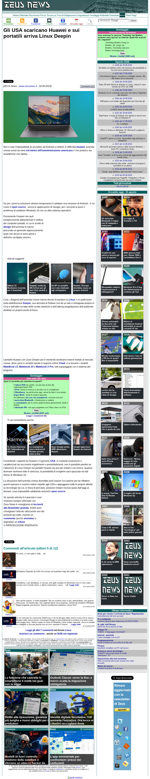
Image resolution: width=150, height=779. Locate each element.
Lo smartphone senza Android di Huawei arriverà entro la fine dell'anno (37, 451)
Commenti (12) (87, 86)
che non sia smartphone (36, 397)
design (7, 227)
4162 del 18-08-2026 (123, 113)
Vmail (62, 363)
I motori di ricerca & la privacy (110, 668)
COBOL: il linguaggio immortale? (111, 632)
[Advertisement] (25, 58)
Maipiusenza (70, 15)
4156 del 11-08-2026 (123, 152)
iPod (17, 390)
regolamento (60, 639)
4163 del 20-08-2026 (123, 107)
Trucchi (60, 15)
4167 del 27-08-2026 (123, 73)
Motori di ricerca (104, 666)
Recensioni (34, 15)
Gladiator (9, 568)
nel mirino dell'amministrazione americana (49, 150)
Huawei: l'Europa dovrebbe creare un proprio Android (82, 288)
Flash (128, 15)
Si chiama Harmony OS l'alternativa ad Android (16, 449)
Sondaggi (94, 15)
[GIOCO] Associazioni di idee (109, 627)
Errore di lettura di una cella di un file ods (114, 642)
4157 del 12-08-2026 (123, 144)
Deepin (27, 303)
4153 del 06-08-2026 (123, 175)
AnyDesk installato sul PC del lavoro (112, 648)
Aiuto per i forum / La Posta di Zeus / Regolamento (120, 614)
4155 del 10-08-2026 (123, 161)
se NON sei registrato (66, 633)
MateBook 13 (10, 366)
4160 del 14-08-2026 (123, 127)
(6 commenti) (87, 729)
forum (48, 771)
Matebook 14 (26, 366)
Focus (43, 15)
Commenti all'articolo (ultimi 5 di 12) (30, 548)
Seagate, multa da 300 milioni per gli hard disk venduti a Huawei (38, 289)
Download (114, 15)
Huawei (80, 147)
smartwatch (21, 403)
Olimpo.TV (102, 630)
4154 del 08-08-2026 (123, 169)
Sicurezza (51, 15)
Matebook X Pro (44, 366)
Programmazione (105, 640)
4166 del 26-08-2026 (123, 82)
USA (52, 461)
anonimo (29, 518)
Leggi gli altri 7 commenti (39, 630)
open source (19, 207)
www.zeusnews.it (28, 86)
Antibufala (104, 15)
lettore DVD (20, 385)
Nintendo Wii (21, 407)
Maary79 (9, 614)
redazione (59, 769)
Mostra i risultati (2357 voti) (36, 413)
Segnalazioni (83, 15)
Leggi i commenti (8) (36, 416)
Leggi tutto (74, 585)
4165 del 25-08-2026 (123, 90)
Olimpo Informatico (122, 610)
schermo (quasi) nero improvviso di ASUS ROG (117, 621)
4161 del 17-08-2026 (123, 121)
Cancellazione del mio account (110, 616)
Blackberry (20, 392)
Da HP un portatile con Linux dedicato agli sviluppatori (60, 288)
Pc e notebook (103, 619)
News (122, 15)
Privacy (100, 646)
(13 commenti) (41, 729)
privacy (78, 767)
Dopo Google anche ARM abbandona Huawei (60, 449)
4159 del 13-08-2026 (123, 136)
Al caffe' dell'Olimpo (106, 624)
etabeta (9, 579)
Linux (72, 299)
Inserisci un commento (32, 633)
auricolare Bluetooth (24, 400)
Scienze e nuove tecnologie (109, 651)
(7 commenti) (41, 650)
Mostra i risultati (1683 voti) (122, 56)
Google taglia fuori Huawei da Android (82, 448)
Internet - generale (105, 635)
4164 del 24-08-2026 (123, 98)
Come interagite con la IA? (108, 637)
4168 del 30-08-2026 (123, 65)
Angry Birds (19, 395)
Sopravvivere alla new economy (111, 659)
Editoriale (23, 15)
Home (16, 15)
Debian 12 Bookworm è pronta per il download (16, 288)
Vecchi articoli (122, 186)
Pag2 (134, 15)
